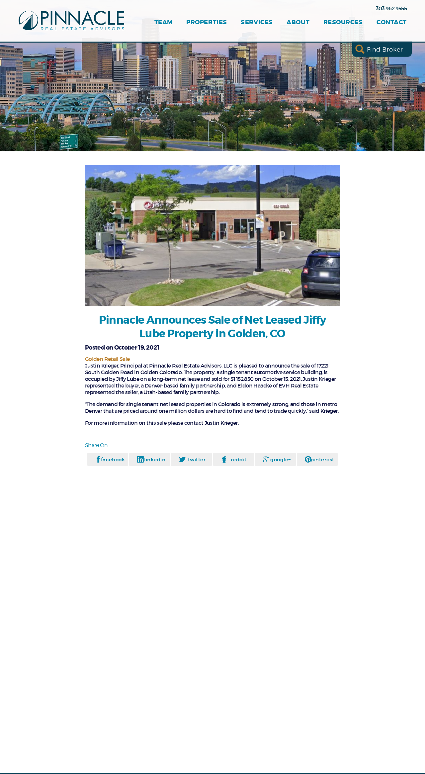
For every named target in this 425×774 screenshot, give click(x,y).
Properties (206, 22)
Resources (343, 22)
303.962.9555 (391, 8)
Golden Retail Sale (107, 359)
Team (163, 22)
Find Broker (385, 49)
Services (257, 22)
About (298, 22)
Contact (392, 22)
